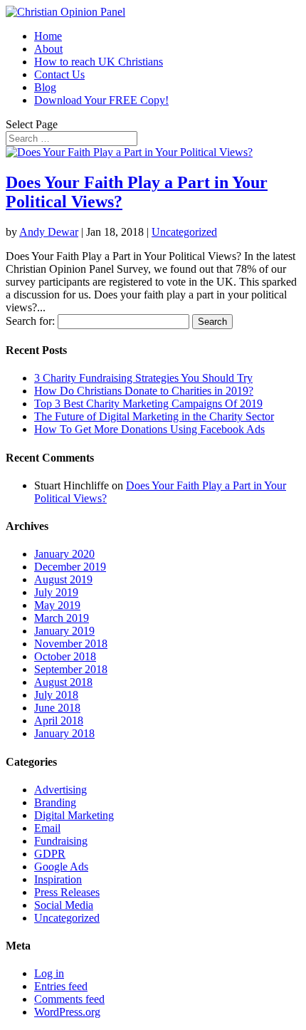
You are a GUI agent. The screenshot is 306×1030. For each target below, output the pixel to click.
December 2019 (70, 567)
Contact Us (59, 74)
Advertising (60, 790)
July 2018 (56, 695)
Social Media (63, 905)
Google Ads (61, 866)
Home (48, 36)
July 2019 (56, 592)
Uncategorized (184, 232)
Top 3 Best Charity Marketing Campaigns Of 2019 (148, 403)
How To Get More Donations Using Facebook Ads (149, 429)
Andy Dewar (48, 232)
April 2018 (58, 720)
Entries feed (61, 986)
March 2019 (61, 618)
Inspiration (58, 879)
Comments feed (69, 999)
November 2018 (70, 644)
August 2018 (63, 682)
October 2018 (65, 656)
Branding (55, 802)
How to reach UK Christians (98, 62)
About (48, 49)
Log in (49, 973)
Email (47, 828)
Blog (45, 87)
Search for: (30, 321)
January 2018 (64, 733)
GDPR (49, 854)
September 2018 (70, 669)
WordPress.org (67, 1012)
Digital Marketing (74, 815)
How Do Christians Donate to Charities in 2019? (143, 391)
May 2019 (57, 605)
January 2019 (64, 631)
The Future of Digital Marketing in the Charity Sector (154, 416)
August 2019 (63, 579)
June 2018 (57, 708)
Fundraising (61, 841)
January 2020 (64, 554)
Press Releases (67, 892)
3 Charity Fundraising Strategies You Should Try (143, 378)
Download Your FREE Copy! (101, 100)
